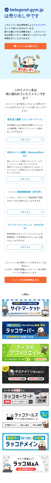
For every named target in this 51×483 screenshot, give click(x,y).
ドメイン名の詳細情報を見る (25, 280)
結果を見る (25, 139)
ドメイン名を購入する (27, 46)
